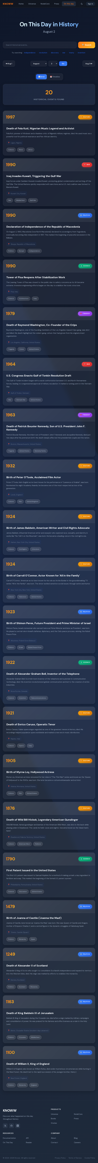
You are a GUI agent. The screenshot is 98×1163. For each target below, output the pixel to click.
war (63, 53)
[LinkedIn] (17, 1125)
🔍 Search (86, 45)
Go (63, 64)
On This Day (8, 1142)
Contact (54, 1142)
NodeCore (45, 4)
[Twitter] (5, 1125)
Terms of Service (75, 1158)
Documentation (9, 1138)
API (27, 1138)
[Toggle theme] (81, 3)
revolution (43, 53)
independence (29, 53)
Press (56, 4)
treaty (71, 53)
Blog (76, 1138)
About (53, 1138)
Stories (54, 1123)
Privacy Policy (60, 1158)
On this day (69, 4)
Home (21, 4)
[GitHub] (11, 1125)
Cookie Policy (89, 1158)
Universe (32, 4)
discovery (55, 53)
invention (81, 53)
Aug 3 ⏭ (88, 64)
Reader (29, 1142)
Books (53, 1118)
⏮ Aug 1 (9, 64)
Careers (77, 1142)
